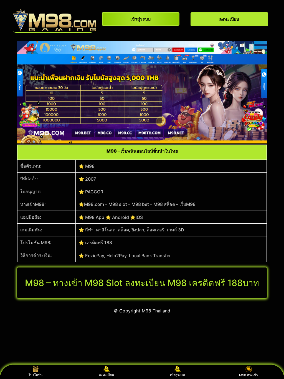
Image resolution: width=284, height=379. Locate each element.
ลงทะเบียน (106, 375)
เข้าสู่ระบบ (177, 375)
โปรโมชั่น (35, 375)
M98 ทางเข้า (248, 375)
